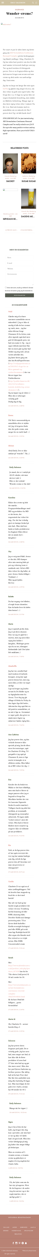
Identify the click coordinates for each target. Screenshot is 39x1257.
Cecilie (11, 881)
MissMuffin (12, 666)
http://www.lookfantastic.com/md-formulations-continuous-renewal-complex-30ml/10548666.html (19, 991)
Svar (31, 310)
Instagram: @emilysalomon (19, 1217)
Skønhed (19, 9)
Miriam (11, 445)
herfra (5, 88)
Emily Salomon (18, 3)
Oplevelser (28, 1231)
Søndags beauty (10, 219)
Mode (15, 1227)
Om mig (6, 1227)
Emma (10, 415)
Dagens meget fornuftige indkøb (28, 216)
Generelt (7, 176)
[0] (36, 2)
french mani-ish (13, 230)
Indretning (16, 1231)
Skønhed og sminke (8, 214)
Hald (10, 311)
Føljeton (18, 1234)
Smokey (10, 181)
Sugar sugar (29, 181)
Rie (9, 845)
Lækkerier (25, 176)
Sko (28, 211)
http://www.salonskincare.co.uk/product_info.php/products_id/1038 (19, 968)
